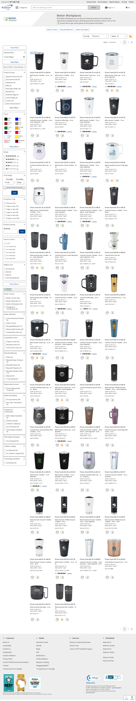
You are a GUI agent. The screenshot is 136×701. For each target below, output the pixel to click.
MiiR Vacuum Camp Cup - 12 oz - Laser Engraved (115, 76)
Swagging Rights (42, 666)
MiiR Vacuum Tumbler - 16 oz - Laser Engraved (90, 166)
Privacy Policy (8, 659)
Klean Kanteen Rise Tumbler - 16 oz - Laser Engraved (40, 256)
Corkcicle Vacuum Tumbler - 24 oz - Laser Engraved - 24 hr (91, 256)
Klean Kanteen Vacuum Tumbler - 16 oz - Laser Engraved (91, 520)
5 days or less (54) (12, 212)
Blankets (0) (10, 92)
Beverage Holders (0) (13, 89)
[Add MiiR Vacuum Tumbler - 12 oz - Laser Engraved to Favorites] (82, 135)
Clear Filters (14, 62)
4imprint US (107, 642)
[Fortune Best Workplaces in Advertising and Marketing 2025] (9, 683)
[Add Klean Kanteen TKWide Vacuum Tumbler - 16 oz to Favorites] (57, 532)
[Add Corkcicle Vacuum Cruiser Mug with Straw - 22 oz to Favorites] (107, 445)
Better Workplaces (82, 30)
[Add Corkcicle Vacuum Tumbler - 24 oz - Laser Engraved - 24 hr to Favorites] (82, 268)
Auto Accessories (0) (13, 79)
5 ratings (69, 309)
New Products (114, 2)
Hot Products (103, 2)
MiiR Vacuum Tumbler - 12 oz (114, 120)
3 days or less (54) (12, 209)
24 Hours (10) (10, 203)
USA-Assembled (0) (12, 278)
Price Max (19, 179)
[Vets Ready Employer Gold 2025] (21, 683)
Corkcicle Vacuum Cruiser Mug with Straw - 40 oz (66, 256)
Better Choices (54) (13, 298)
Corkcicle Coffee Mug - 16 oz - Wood (89, 298)
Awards (38, 646)
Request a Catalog (42, 662)
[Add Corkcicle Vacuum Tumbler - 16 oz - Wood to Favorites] (107, 225)
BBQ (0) (8, 86)
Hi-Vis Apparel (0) (12, 441)
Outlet (132, 2)
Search (93, 7)
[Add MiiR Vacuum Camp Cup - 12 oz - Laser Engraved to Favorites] (107, 90)
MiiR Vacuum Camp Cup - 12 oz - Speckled (65, 430)
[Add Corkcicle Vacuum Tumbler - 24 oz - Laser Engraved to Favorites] (82, 358)
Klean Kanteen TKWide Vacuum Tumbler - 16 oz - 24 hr (115, 520)
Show (114, 36)
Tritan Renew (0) (12, 379)
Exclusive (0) (10, 269)
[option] (9, 119)
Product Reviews (42, 659)
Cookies (6, 666)
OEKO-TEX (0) (11, 323)
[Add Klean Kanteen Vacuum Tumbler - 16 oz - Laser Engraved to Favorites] (82, 532)
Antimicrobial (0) (12, 421)
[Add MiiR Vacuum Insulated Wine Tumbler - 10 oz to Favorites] (32, 225)
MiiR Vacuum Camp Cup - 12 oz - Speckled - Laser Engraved (65, 388)
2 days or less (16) (12, 206)
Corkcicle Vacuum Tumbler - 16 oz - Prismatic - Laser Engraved (66, 343)
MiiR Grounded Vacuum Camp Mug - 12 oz (116, 166)
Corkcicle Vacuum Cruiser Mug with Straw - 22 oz (116, 430)
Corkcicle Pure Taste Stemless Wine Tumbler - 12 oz (41, 430)
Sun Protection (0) (12, 427)
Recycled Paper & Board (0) (14, 361)
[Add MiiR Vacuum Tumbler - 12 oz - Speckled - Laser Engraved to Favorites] (57, 490)
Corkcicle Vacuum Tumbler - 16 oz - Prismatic (116, 475)
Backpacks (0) (10, 82)
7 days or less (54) (12, 215)
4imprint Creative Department (80, 642)
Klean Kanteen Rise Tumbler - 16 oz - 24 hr (40, 298)
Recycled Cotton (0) (13, 345)
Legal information (116, 687)
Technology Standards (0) (14, 431)
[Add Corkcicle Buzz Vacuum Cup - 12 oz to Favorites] (107, 577)
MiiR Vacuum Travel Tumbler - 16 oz (66, 166)
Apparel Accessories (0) (14, 76)
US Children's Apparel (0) (15, 453)
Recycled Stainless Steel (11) (14, 372)
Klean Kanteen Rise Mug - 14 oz (40, 607)
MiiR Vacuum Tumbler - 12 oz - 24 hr (66, 563)
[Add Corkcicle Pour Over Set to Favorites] (107, 268)
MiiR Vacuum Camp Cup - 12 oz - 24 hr (41, 343)
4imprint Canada (108, 646)
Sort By (86, 36)
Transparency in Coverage (45, 669)
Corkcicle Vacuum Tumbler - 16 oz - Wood (116, 211)
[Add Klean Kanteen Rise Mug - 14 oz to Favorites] (32, 619)
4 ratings (94, 131)
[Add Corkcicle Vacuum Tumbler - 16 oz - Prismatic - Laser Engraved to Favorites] (57, 358)
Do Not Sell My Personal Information (16, 662)
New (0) (8, 272)
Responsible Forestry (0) (14, 329)
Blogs (38, 649)
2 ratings (69, 86)
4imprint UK (107, 649)
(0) (128, 8)
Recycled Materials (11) (14, 326)
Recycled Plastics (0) (13, 365)
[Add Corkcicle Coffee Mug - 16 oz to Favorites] (57, 135)
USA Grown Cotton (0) (14, 348)
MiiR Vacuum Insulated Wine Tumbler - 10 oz (39, 211)
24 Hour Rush (91, 2)
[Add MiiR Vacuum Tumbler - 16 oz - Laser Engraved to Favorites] (82, 180)
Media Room (40, 656)
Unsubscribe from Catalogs (12, 669)
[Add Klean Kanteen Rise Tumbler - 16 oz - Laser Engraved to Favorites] (32, 268)
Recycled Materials (66, 30)
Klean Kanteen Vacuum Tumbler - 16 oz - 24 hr (41, 563)
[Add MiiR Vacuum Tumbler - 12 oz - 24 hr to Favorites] (57, 577)
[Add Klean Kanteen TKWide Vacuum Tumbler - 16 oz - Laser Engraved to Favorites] (107, 400)
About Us (6, 642)
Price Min (9, 179)
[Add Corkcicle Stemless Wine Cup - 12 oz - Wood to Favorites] (32, 400)
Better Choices (52, 30)
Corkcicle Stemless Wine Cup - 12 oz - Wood (40, 388)
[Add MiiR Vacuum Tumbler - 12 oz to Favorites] (107, 135)
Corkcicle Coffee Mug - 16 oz (64, 120)
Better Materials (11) (13, 301)
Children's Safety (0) (13, 424)
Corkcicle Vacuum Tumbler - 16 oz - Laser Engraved (66, 211)
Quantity (7, 228)
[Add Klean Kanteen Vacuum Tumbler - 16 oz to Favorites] (32, 532)
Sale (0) (8, 275)
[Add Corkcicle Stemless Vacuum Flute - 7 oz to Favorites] (82, 400)
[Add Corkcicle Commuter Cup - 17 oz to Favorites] (107, 313)
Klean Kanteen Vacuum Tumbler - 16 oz (41, 520)
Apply (14, 193)
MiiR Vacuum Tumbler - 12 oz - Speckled (40, 475)
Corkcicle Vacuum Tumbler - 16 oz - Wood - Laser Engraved (91, 211)
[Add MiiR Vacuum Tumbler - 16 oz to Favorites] (57, 90)
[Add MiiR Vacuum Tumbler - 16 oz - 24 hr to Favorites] (32, 90)
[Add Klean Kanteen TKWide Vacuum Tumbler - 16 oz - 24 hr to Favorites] (107, 532)
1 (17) (8, 243)
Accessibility (7, 646)
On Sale (124, 2)
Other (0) (9, 357)
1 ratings (94, 86)
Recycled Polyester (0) (13, 368)
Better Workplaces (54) (14, 304)
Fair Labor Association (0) (14, 403)
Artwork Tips (74, 646)
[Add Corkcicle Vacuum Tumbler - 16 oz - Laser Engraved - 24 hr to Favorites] (32, 135)
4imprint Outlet (108, 657)
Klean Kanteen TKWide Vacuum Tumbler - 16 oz (65, 520)
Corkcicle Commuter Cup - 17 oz (115, 297)
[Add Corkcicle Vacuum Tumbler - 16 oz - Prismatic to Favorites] (107, 490)
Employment (7, 652)
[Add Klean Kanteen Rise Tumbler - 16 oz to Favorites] (57, 619)
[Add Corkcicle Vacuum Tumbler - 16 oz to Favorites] (57, 313)
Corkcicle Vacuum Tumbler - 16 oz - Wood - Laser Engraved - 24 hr (91, 430)
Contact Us (7, 649)
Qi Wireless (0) (11, 463)
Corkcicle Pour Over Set (112, 255)
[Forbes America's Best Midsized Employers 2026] (35, 683)
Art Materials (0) (12, 450)
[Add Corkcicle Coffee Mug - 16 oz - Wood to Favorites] (82, 313)
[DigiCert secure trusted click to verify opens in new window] (93, 678)
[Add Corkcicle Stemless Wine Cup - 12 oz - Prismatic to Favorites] (82, 490)
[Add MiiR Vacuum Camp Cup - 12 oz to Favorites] (82, 90)
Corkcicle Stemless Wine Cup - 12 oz (40, 166)
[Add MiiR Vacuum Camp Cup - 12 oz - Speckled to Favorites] (57, 445)
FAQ (37, 652)
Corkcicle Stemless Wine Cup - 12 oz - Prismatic (90, 475)
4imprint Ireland (108, 652)
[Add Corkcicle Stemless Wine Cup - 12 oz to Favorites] (32, 180)
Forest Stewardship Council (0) (13, 389)
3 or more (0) (10, 249)
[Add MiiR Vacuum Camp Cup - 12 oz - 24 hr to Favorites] (32, 358)
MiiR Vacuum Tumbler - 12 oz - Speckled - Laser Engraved (65, 475)
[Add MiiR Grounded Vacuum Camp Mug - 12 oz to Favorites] (107, 180)
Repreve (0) (10, 376)
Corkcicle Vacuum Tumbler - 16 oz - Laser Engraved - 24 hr (41, 121)
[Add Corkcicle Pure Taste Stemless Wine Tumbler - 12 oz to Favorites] (32, 445)
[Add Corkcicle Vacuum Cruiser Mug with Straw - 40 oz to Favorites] (57, 268)
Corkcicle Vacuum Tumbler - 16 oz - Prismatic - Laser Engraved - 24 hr (91, 563)
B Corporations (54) (13, 399)
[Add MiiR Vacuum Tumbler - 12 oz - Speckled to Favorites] (32, 490)
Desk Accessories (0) (13, 104)
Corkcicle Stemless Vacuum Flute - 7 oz (91, 388)
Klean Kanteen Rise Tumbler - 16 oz (65, 608)
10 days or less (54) (12, 218)
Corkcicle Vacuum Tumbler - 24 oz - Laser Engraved (91, 343)
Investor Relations (9, 656)
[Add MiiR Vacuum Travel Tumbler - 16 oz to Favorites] (57, 180)
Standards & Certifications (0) (12, 308)
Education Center (42, 642)
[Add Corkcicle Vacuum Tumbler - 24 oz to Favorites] (107, 358)
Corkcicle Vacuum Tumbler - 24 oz (116, 342)
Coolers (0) (10, 101)
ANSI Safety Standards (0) (14, 417)
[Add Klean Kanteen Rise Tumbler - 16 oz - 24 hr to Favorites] (32, 313)
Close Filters (14, 48)
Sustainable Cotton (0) (14, 332)
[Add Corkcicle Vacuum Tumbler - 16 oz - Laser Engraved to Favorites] (57, 225)
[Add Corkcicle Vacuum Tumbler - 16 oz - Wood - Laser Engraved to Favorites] (82, 225)
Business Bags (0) (12, 95)
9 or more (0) (10, 258)
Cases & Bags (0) (11, 98)
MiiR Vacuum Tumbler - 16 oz (64, 75)
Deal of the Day (108, 661)
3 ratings (119, 86)
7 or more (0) (10, 255)
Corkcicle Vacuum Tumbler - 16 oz (66, 297)
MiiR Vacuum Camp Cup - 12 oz (90, 75)
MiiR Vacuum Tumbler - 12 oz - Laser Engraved (90, 121)
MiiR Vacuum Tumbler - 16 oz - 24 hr (41, 76)
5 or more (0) (10, 252)
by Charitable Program (81, 649)
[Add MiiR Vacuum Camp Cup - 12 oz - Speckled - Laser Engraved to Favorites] (57, 400)
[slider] (5, 187)
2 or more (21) (11, 246)
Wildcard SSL (90, 683)
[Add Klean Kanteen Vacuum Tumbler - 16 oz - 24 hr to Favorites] (32, 577)
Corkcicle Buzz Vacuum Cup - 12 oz (116, 562)
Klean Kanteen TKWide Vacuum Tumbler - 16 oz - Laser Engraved (115, 388)
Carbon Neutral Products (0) (15, 319)
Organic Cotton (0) (12, 342)
